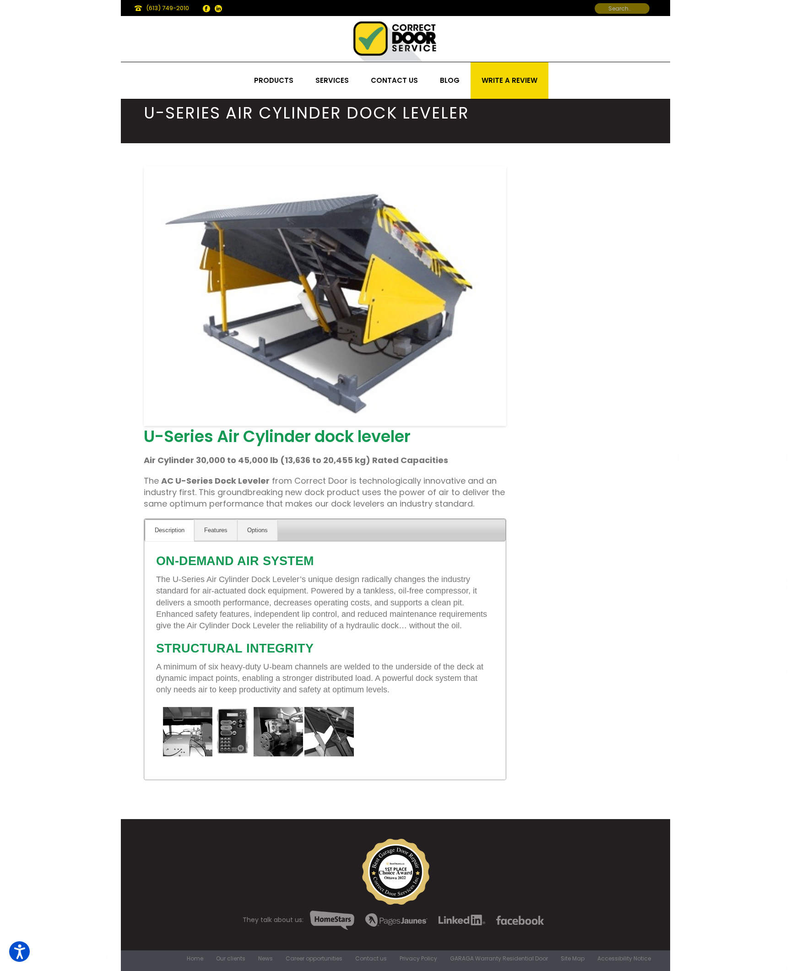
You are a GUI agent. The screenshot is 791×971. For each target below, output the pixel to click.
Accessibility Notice (624, 958)
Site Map (573, 958)
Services (332, 80)
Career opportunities (314, 958)
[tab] (170, 530)
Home (195, 958)
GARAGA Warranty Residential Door (499, 958)
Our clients (230, 958)
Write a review (509, 80)
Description (169, 530)
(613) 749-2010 (167, 8)
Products (273, 80)
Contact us (394, 80)
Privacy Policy (418, 958)
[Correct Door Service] (395, 39)
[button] (19, 951)
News (265, 958)
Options (257, 530)
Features (216, 530)
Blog (450, 80)
